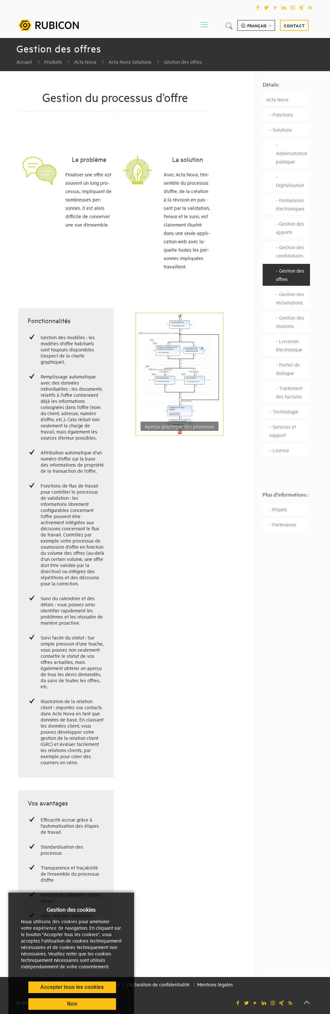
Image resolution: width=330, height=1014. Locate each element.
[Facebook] (258, 7)
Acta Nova (85, 62)
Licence (281, 450)
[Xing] (301, 7)
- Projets (278, 509)
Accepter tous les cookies (72, 987)
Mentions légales (215, 984)
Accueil (24, 62)
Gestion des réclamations (290, 298)
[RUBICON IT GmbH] (48, 24)
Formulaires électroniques (290, 204)
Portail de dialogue (288, 368)
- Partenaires (282, 524)
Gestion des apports (290, 227)
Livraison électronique (289, 345)
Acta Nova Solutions (130, 62)
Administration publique (291, 157)
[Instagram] (292, 7)
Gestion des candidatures (290, 251)
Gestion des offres (183, 62)
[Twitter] (266, 7)
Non (72, 1004)
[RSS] (310, 7)
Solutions (282, 129)
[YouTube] (275, 7)
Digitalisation (290, 185)
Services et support (282, 430)
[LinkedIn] (284, 7)
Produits (53, 62)
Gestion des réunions (290, 321)
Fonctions (283, 114)
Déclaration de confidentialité (158, 984)
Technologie (285, 411)
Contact (294, 25)
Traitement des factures (289, 392)
